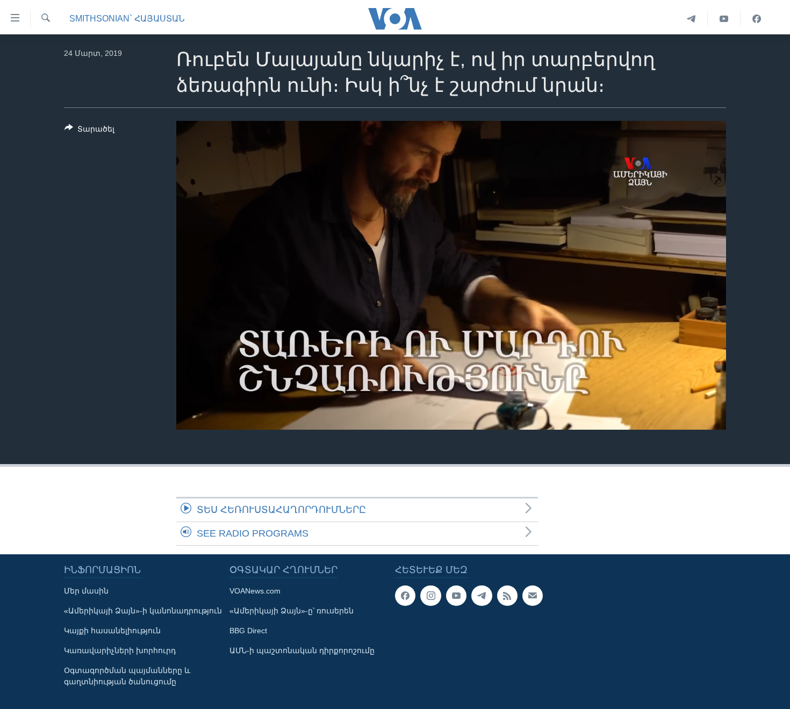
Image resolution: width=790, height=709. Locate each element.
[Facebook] (757, 19)
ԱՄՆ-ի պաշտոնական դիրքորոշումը (302, 650)
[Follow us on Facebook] (405, 595)
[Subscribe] (532, 595)
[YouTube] (724, 19)
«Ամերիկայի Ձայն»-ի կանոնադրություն (143, 610)
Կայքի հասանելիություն (112, 630)
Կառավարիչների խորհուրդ (120, 650)
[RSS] (507, 595)
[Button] (89, 131)
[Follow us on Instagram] (430, 595)
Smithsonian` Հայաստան (127, 18)
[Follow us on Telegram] (481, 595)
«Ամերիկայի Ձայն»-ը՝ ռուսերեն (291, 610)
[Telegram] (691, 19)
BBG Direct (248, 630)
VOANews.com (255, 591)
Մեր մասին (86, 591)
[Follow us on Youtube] (456, 595)
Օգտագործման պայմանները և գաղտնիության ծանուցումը (127, 676)
